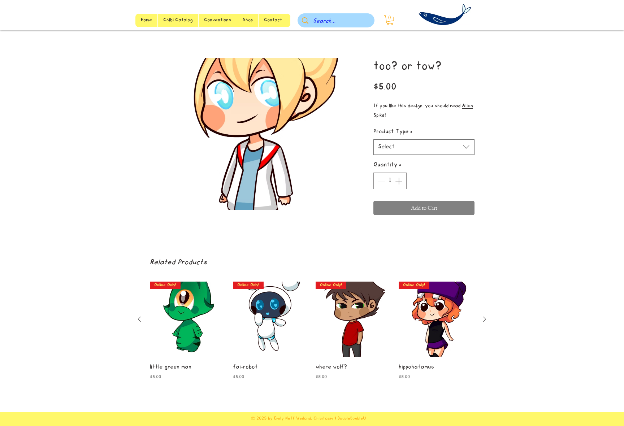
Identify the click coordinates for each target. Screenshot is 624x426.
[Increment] (399, 181)
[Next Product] (484, 319)
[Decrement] (380, 181)
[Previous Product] (139, 319)
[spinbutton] (390, 181)
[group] (312, 336)
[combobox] (423, 147)
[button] (390, 20)
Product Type (393, 132)
